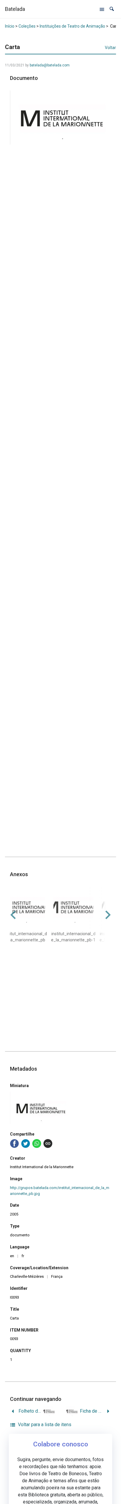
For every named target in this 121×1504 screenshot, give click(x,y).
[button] (111, 9)
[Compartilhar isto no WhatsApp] (36, 1143)
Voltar (110, 47)
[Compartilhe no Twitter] (25, 1143)
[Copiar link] (47, 1143)
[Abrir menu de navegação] (102, 9)
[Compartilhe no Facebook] (14, 1143)
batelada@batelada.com (50, 65)
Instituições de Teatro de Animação (72, 26)
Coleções (27, 26)
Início (9, 26)
